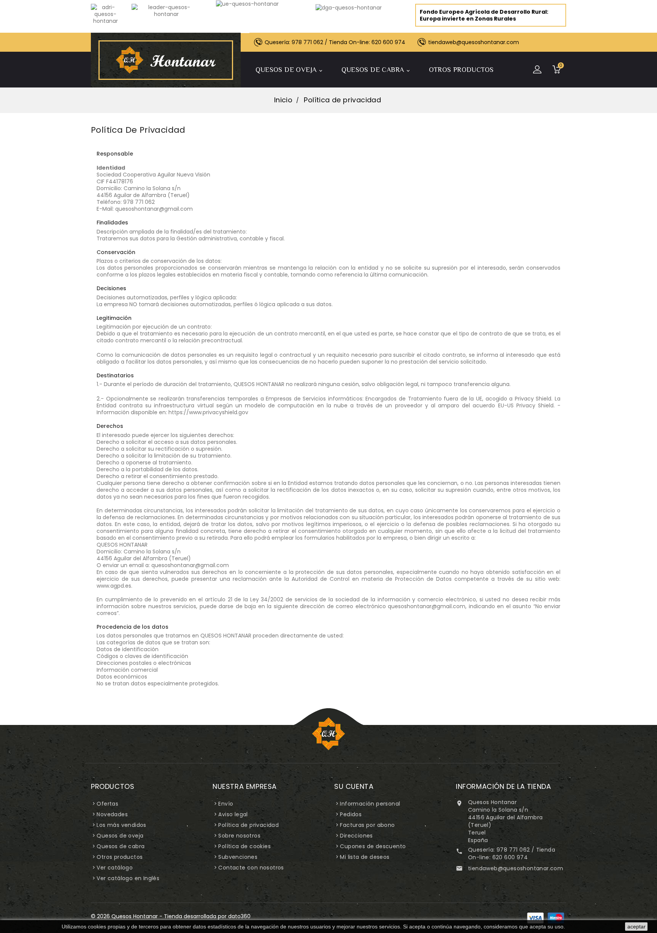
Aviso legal (233, 814)
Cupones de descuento (373, 846)
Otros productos (461, 69)
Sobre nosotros (239, 835)
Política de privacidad (248, 825)
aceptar (636, 926)
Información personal (370, 803)
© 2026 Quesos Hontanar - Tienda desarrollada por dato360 (171, 916)
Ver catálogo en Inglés (128, 878)
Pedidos (351, 814)
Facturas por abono (367, 825)
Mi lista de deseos (364, 857)
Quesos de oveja (290, 70)
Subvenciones (237, 857)
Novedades (112, 814)
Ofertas (107, 803)
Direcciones (356, 835)
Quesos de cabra (376, 70)
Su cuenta (353, 786)
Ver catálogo (115, 867)
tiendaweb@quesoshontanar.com (515, 868)
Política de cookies (244, 846)
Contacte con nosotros (251, 867)
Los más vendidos (121, 825)
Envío (225, 803)
